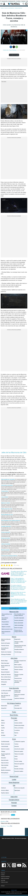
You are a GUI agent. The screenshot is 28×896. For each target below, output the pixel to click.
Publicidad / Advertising (5, 876)
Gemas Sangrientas (14, 782)
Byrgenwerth (17, 639)
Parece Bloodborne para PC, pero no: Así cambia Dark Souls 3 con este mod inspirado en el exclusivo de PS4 (19, 601)
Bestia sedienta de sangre (5, 666)
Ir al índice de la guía (14, 54)
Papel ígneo (17, 790)
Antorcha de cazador (19, 749)
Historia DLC (4, 705)
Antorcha (16, 746)
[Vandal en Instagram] (14, 865)
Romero (16, 766)
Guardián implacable (6, 526)
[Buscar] (23, 3)
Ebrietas (16, 672)
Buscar (13, 814)
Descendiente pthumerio (7, 485)
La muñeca (17, 730)
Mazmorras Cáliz (14, 611)
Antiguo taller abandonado (17, 691)
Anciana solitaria (18, 723)
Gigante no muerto (5, 502)
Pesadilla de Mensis (19, 649)
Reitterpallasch (4, 772)
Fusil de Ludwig (18, 761)
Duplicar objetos (5, 792)
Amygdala (3, 684)
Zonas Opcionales (14, 688)
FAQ (14, 785)
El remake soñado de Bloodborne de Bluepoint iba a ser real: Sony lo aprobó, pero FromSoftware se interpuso (18, 587)
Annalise (3, 735)
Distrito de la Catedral (6, 652)
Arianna (3, 723)
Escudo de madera (18, 771)
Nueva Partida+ (14, 715)
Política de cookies (4, 882)
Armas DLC (3, 708)
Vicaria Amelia (4, 669)
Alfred (2, 732)
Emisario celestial (18, 669)
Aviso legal (3, 880)
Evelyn (16, 758)
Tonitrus (16, 744)
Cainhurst (3, 788)
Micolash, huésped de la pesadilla (20, 661)
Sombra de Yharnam (6, 674)
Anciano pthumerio (5, 532)
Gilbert (2, 720)
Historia (14, 636)
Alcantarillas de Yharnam (4, 648)
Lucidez (14, 779)
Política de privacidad (5, 878)
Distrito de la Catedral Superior (19, 695)
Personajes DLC (18, 708)
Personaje (14, 802)
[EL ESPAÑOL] (26, 3)
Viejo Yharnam (4, 693)
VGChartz (3, 885)
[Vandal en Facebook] (4, 865)
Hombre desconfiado (19, 725)
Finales (14, 712)
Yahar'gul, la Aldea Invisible (18, 642)
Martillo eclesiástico (6, 770)
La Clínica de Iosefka (6, 690)
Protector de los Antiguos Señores (9, 555)
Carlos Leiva (5, 50)
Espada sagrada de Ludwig (5, 754)
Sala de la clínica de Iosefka (5, 639)
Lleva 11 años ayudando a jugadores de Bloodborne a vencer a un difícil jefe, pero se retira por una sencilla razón (18, 580)
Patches (16, 732)
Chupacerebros (4, 491)
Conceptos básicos (14, 799)
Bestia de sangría (5, 549)
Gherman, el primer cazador (18, 675)
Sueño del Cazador (5, 643)
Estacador (3, 757)
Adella (15, 720)
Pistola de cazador (18, 751)
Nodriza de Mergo (18, 667)
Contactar (3, 874)
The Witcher (18, 1)
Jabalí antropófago (5, 544)
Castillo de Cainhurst (19, 698)
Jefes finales (14, 658)
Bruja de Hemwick (5, 672)
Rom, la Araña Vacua (6, 677)
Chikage (3, 751)
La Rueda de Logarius (19, 741)
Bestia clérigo (4, 660)
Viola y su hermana (18, 727)
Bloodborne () (4, 821)
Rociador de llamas (18, 768)
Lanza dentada (4, 746)
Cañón (16, 756)
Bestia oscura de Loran (6, 508)
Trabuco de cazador (19, 754)
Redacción (3, 872)
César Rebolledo (13, 50)
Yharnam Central (5, 645)
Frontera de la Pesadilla (6, 699)
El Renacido (4, 682)
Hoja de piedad (4, 765)
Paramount (23, 1)
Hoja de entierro (5, 762)
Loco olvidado (4, 497)
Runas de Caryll (14, 776)
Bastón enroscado (5, 744)
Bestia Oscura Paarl (5, 679)
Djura (2, 730)
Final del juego (17, 652)
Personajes (14, 718)
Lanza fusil (3, 767)
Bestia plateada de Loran (7, 514)
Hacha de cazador (5, 749)
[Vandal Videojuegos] (14, 3)
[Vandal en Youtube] (19, 865)
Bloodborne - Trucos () (6, 826)
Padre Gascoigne (5, 663)
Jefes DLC (16, 705)
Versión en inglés (14, 890)
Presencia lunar (18, 678)
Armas (14, 739)
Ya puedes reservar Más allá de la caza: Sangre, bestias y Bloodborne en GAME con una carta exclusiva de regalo (19, 573)
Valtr (15, 735)
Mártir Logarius (18, 664)
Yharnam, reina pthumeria (17, 681)
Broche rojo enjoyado (19, 788)
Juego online (14, 796)
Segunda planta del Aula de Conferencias (20, 646)
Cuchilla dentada (5, 741)
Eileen (2, 725)
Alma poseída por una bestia (8, 479)
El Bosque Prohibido (6, 654)
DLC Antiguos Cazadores (14, 703)
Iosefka (3, 727)
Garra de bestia (4, 760)
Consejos (14, 805)
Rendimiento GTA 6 (11, 1)
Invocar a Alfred (5, 790)
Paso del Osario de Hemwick (5, 696)
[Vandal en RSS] (24, 865)
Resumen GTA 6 (5, 1)
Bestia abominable (5, 538)
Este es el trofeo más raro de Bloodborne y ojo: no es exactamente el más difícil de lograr (18, 594)
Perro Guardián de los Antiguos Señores (10, 520)
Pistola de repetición (19, 763)
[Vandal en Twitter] (9, 865)
